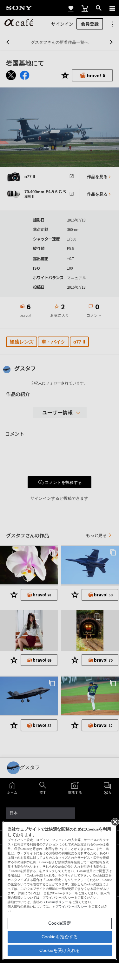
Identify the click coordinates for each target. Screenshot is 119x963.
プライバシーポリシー (71, 906)
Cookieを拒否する (60, 936)
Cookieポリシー (57, 902)
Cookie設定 (59, 923)
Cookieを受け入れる (59, 950)
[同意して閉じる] (114, 821)
